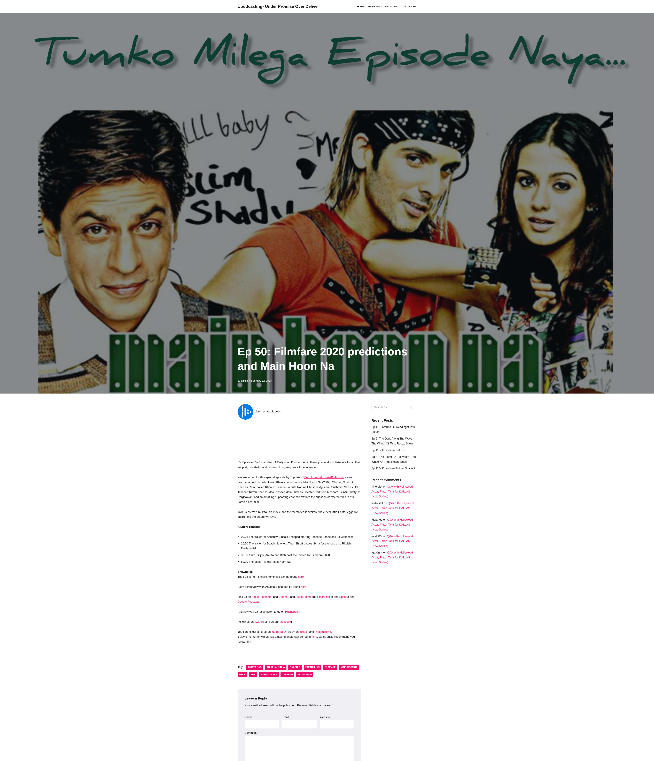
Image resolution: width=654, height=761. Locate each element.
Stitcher (284, 596)
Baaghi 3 (295, 667)
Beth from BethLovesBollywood (324, 477)
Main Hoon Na (349, 667)
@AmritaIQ (278, 631)
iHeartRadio (324, 596)
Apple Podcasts (261, 596)
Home (360, 6)
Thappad (287, 674)
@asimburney (323, 631)
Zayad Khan (305, 674)
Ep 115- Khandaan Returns (388, 450)
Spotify (343, 596)
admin (244, 380)
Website (325, 717)
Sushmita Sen (268, 674)
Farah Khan (312, 667)
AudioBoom (302, 596)
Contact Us (408, 6)
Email (285, 717)
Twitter (258, 621)
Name (248, 717)
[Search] (411, 407)
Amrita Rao (255, 667)
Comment (251, 732)
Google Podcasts (248, 601)
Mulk (242, 674)
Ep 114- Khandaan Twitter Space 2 (393, 468)
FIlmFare (330, 667)
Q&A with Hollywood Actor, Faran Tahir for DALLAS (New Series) (392, 491)
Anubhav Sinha (276, 667)
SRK (253, 674)
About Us (391, 6)
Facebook (285, 621)
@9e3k (303, 631)
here (301, 576)
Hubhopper (292, 611)
